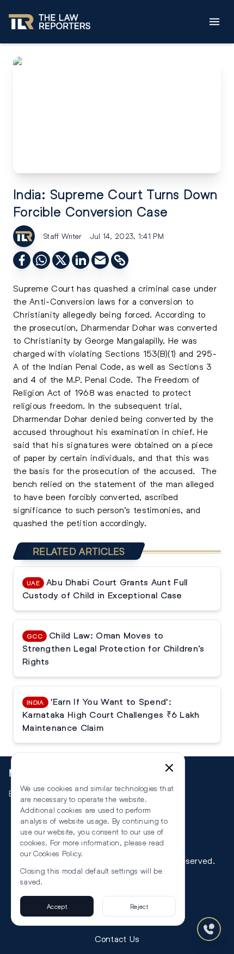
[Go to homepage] (49, 21)
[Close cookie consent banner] (169, 767)
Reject (139, 906)
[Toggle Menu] (214, 22)
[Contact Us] (209, 929)
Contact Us (117, 938)
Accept (57, 906)
